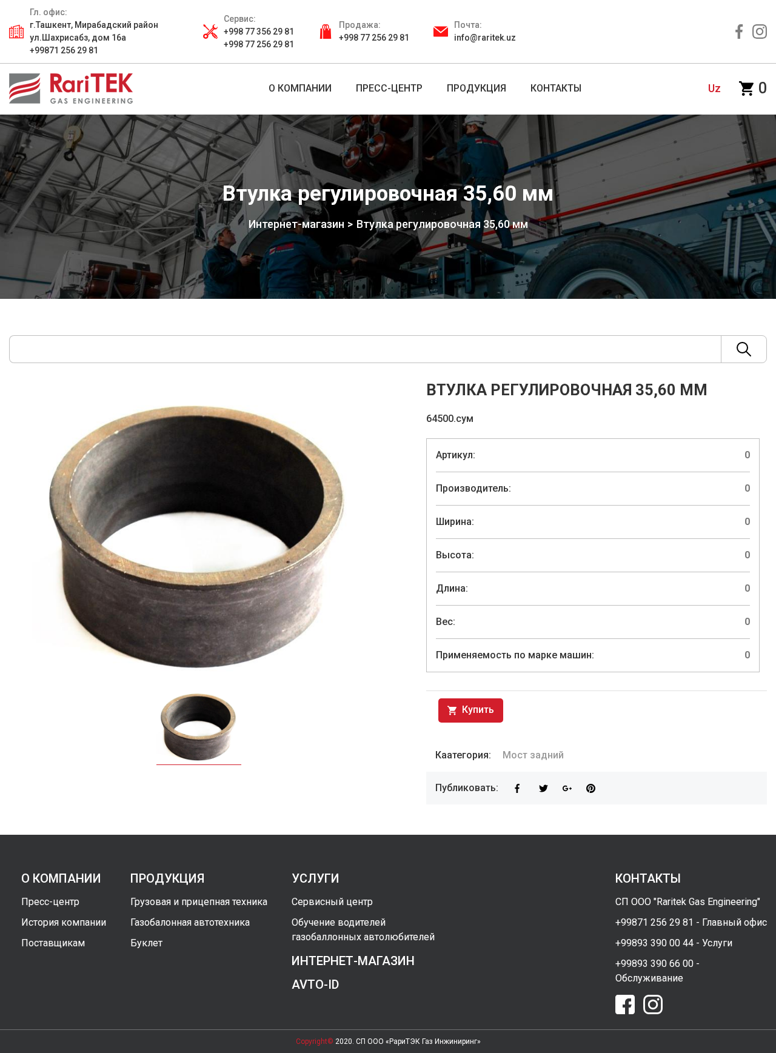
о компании (61, 878)
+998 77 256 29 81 (374, 37)
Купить (477, 709)
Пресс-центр (50, 902)
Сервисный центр (332, 902)
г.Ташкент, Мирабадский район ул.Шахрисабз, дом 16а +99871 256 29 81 (94, 37)
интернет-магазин (353, 961)
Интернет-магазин (296, 224)
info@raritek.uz (485, 37)
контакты (648, 878)
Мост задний (533, 755)
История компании (63, 922)
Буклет (146, 943)
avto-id (315, 984)
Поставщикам (53, 943)
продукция (167, 878)
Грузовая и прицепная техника (198, 902)
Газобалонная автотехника (190, 922)
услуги (316, 878)
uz (714, 88)
